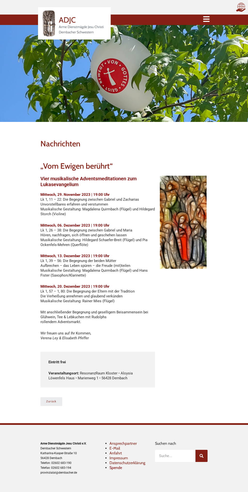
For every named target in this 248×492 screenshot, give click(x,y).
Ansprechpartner (123, 443)
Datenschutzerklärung (127, 462)
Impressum (118, 458)
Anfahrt (115, 453)
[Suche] (201, 456)
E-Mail (114, 448)
